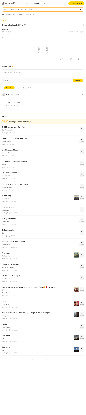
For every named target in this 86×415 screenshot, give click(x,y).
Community (35, 3)
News (46, 3)
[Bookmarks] (6, 116)
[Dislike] (12, 102)
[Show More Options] (3, 14)
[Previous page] (32, 359)
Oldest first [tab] (27, 88)
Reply (19, 102)
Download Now (76, 3)
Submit (77, 80)
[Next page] (54, 359)
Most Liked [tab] (9, 88)
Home (25, 3)
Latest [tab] (18, 88)
